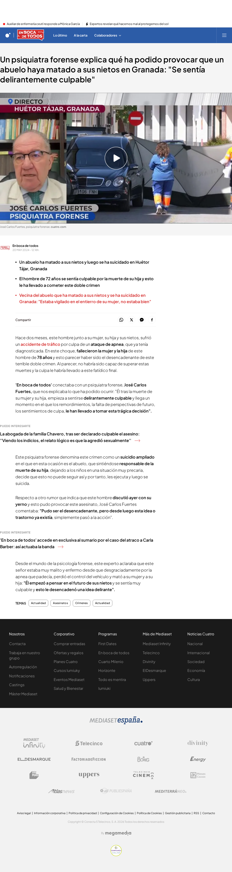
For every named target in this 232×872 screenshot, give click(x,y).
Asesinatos (60, 603)
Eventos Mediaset (69, 679)
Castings (16, 684)
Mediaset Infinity (157, 643)
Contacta (17, 643)
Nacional (195, 643)
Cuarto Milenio (110, 661)
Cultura (193, 679)
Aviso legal (24, 813)
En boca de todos (25, 245)
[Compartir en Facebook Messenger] (142, 320)
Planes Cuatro (66, 661)
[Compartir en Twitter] (131, 320)
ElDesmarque (154, 670)
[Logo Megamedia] (118, 833)
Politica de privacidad (83, 813)
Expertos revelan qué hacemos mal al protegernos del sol (129, 24)
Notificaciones (22, 675)
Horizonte (106, 670)
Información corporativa (49, 813)
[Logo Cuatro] (143, 743)
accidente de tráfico (40, 344)
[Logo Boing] (143, 759)
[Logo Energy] (198, 759)
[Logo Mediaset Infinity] (34, 743)
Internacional (198, 652)
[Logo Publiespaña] (116, 791)
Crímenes (81, 603)
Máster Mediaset (23, 693)
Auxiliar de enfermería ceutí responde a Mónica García (43, 24)
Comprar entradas (69, 643)
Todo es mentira (112, 679)
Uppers (149, 679)
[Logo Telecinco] (88, 743)
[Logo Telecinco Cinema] (143, 775)
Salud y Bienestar (68, 688)
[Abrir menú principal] (224, 35)
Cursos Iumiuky (67, 670)
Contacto (208, 813)
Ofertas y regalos (68, 652)
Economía (196, 670)
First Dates (107, 643)
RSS (196, 813)
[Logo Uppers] (88, 775)
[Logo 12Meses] (197, 775)
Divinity (149, 661)
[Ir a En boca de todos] (30, 35)
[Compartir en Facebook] (152, 320)
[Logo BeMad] (34, 775)
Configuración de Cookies (117, 813)
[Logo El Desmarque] (34, 759)
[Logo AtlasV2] (61, 791)
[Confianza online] (116, 854)
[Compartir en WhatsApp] (121, 320)
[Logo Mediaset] (116, 722)
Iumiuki (104, 688)
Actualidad (38, 603)
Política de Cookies (149, 813)
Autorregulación (23, 666)
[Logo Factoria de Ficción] (89, 759)
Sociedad (196, 661)
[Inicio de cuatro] (7, 35)
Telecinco (151, 652)
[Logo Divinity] (198, 743)
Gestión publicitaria (178, 813)
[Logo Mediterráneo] (170, 791)
